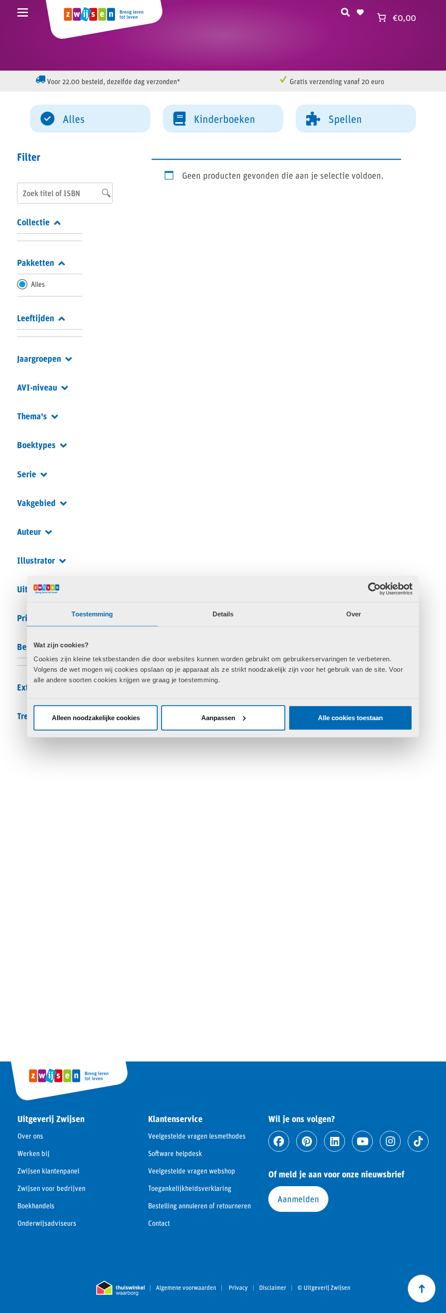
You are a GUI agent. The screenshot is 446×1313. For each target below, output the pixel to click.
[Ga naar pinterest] (306, 1141)
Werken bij (33, 1153)
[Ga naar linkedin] (334, 1141)
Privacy (238, 1288)
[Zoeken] (345, 10)
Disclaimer (272, 1288)
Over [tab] (353, 614)
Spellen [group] (345, 119)
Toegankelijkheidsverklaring (189, 1188)
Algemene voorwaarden (186, 1288)
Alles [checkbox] (38, 284)
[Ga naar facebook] (278, 1141)
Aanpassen (218, 717)
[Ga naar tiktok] (418, 1141)
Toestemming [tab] (92, 614)
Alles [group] (73, 119)
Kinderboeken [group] (224, 119)
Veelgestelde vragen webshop (191, 1170)
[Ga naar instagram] (390, 1141)
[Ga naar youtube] (362, 1141)
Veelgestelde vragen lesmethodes (197, 1135)
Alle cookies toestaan (350, 717)
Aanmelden (298, 1198)
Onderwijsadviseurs (46, 1223)
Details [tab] (223, 614)
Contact (159, 1223)
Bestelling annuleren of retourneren (199, 1205)
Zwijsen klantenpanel (48, 1170)
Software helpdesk (175, 1153)
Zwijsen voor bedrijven (51, 1188)
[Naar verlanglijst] (360, 10)
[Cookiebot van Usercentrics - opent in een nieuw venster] (374, 588)
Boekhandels (35, 1205)
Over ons (30, 1135)
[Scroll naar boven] (422, 1289)
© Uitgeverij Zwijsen (323, 1288)
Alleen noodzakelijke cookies (96, 717)
